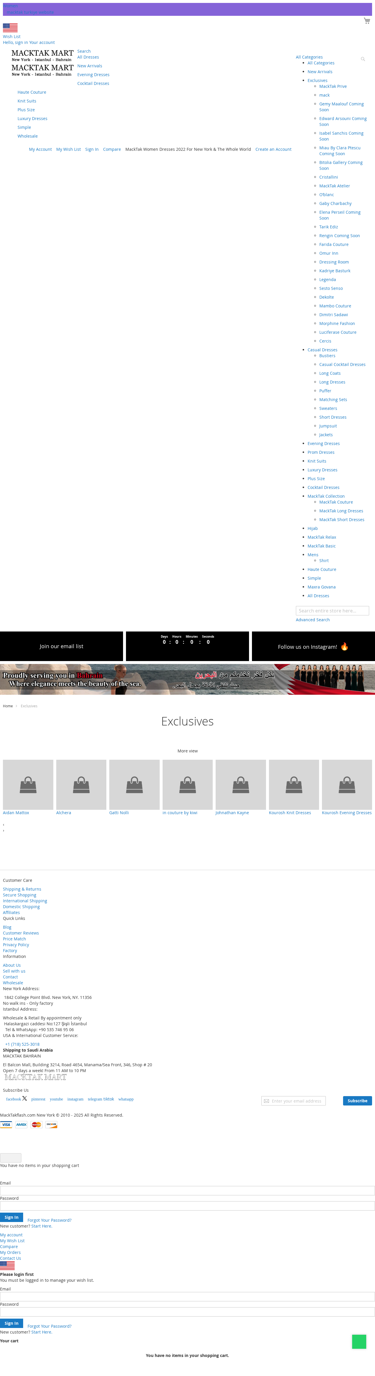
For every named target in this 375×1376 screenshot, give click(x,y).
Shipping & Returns (22, 889)
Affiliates (11, 912)
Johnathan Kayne (232, 812)
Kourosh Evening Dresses (347, 812)
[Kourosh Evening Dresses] (347, 785)
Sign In (92, 149)
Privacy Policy (16, 944)
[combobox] (332, 610)
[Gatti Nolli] (134, 785)
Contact (10, 977)
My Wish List (68, 149)
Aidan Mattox (16, 812)
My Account (40, 149)
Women (10, 5)
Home (8, 706)
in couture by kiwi (180, 812)
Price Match (14, 939)
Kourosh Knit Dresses (290, 812)
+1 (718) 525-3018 (22, 1044)
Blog (7, 927)
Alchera (63, 812)
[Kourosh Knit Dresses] (294, 785)
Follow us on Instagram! (307, 646)
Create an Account (273, 149)
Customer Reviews (21, 933)
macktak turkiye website (30, 12)
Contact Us (10, 1258)
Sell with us (14, 971)
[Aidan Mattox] (28, 785)
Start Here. (41, 1226)
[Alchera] (81, 785)
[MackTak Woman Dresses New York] (41, 63)
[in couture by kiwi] (188, 785)
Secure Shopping (19, 895)
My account (11, 1235)
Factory (10, 950)
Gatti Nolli (119, 812)
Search (84, 51)
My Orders (10, 1252)
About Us (12, 965)
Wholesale (13, 982)
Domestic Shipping (21, 906)
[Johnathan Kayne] (241, 785)
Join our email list (61, 646)
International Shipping (25, 900)
